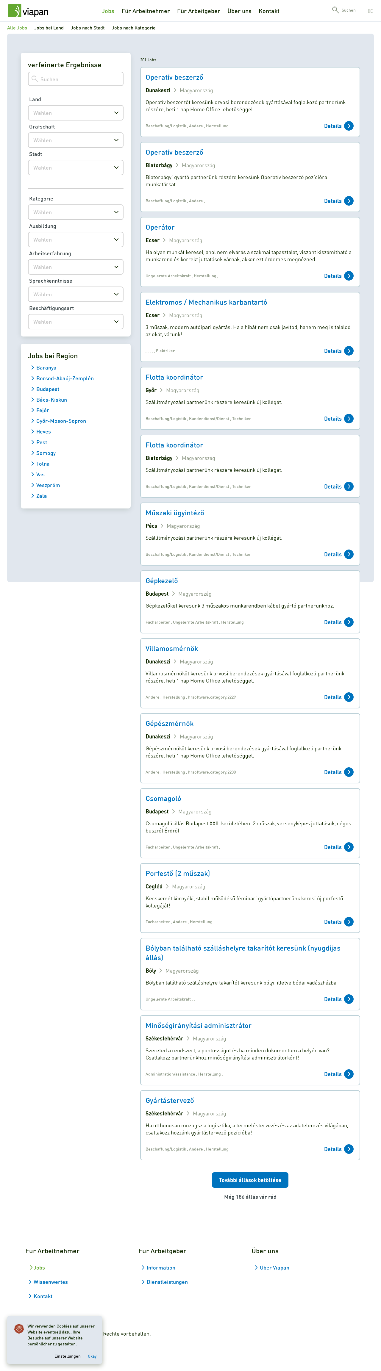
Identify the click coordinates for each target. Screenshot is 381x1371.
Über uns (239, 11)
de (370, 10)
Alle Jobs (17, 27)
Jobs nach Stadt (88, 27)
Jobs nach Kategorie (134, 27)
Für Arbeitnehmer (145, 11)
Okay (92, 1356)
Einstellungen (67, 1356)
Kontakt (269, 11)
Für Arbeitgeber (198, 11)
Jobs (108, 11)
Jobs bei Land (49, 27)
